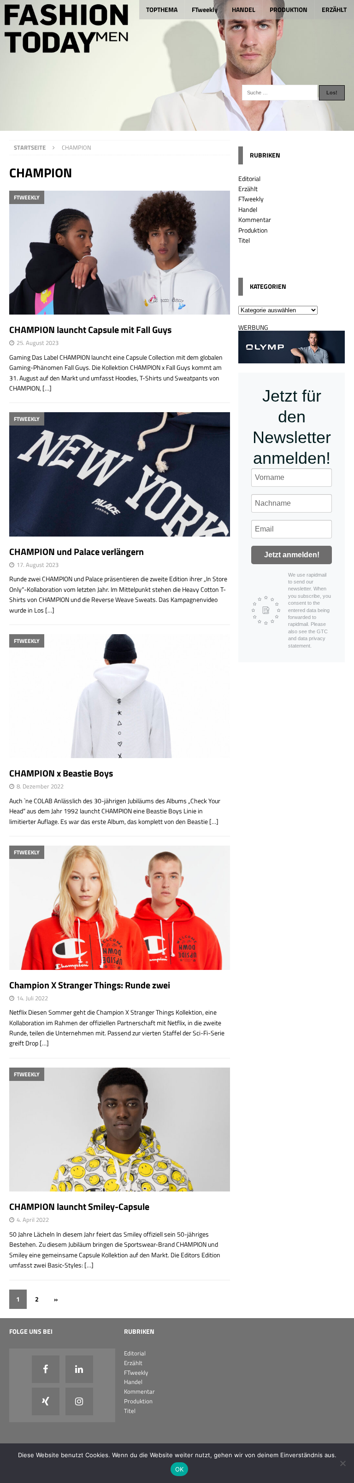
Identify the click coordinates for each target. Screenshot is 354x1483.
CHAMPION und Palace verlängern (76, 551)
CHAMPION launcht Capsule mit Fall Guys (90, 329)
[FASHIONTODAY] (177, 125)
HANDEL (243, 9)
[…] (47, 388)
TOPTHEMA (161, 9)
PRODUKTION (288, 9)
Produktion (253, 230)
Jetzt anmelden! (291, 555)
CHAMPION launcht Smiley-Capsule (79, 1206)
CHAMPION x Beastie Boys (61, 773)
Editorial (249, 178)
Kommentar (254, 219)
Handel (247, 209)
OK (179, 1469)
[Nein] (342, 1463)
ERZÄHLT (334, 9)
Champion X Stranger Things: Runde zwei (89, 985)
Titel (244, 240)
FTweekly (205, 9)
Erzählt (248, 188)
